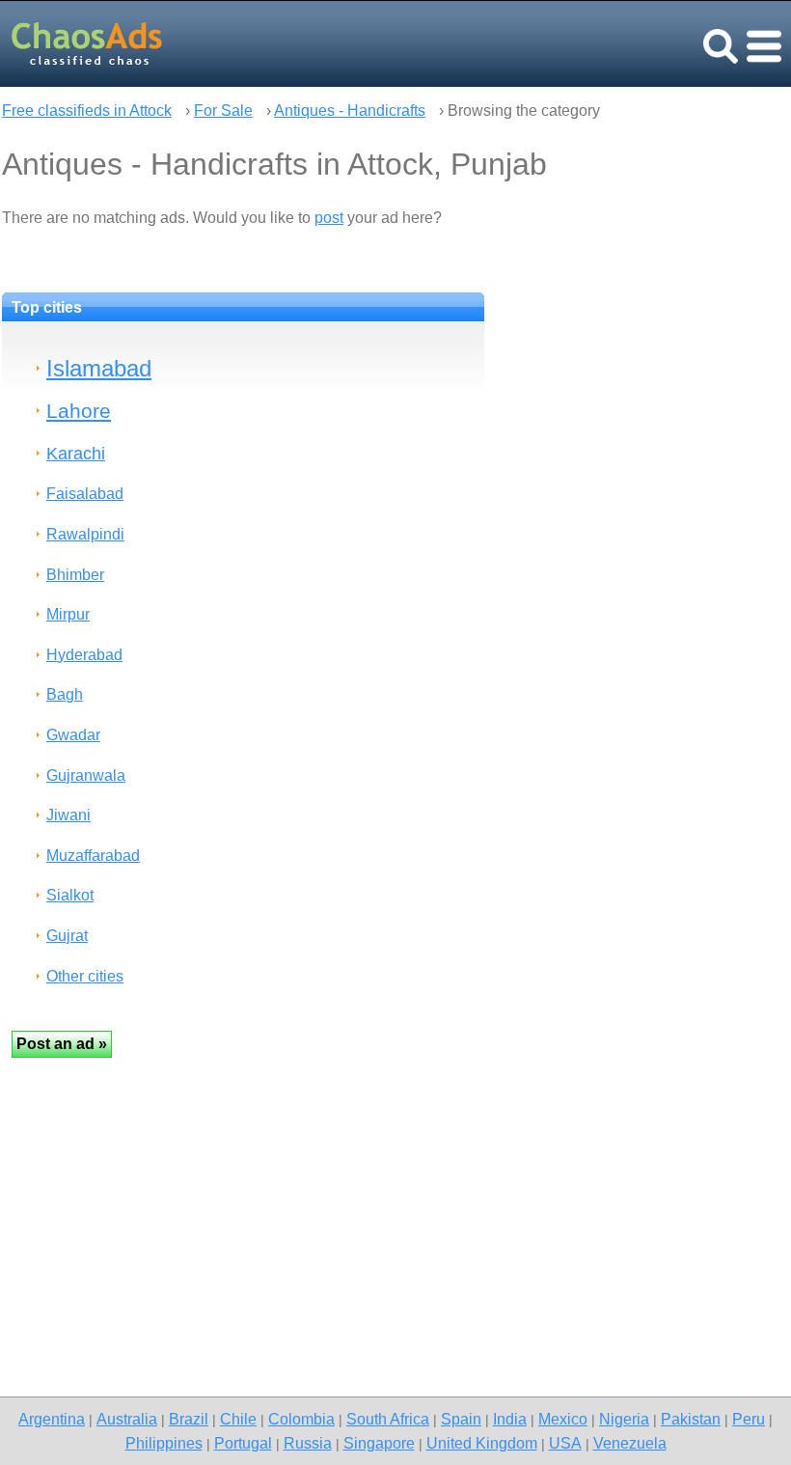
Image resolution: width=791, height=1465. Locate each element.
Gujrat (67, 935)
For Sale (223, 110)
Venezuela (630, 1442)
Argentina (51, 1418)
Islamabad (98, 368)
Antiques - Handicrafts (349, 110)
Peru (748, 1418)
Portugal (243, 1442)
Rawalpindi (85, 534)
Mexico (562, 1418)
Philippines (164, 1442)
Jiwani (68, 815)
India (510, 1418)
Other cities (84, 976)
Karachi (75, 453)
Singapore (379, 1442)
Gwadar (73, 735)
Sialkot (70, 895)
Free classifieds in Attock (87, 110)
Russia (308, 1442)
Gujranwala (85, 775)
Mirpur (68, 614)
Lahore (78, 411)
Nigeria (624, 1418)
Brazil (188, 1418)
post (328, 217)
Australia (126, 1418)
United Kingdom (481, 1442)
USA (565, 1442)
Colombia (301, 1418)
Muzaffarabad (93, 855)
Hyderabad (84, 655)
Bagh (64, 694)
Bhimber (75, 575)
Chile (238, 1418)
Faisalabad (84, 493)
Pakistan (691, 1418)
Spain (461, 1418)
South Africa (387, 1418)
